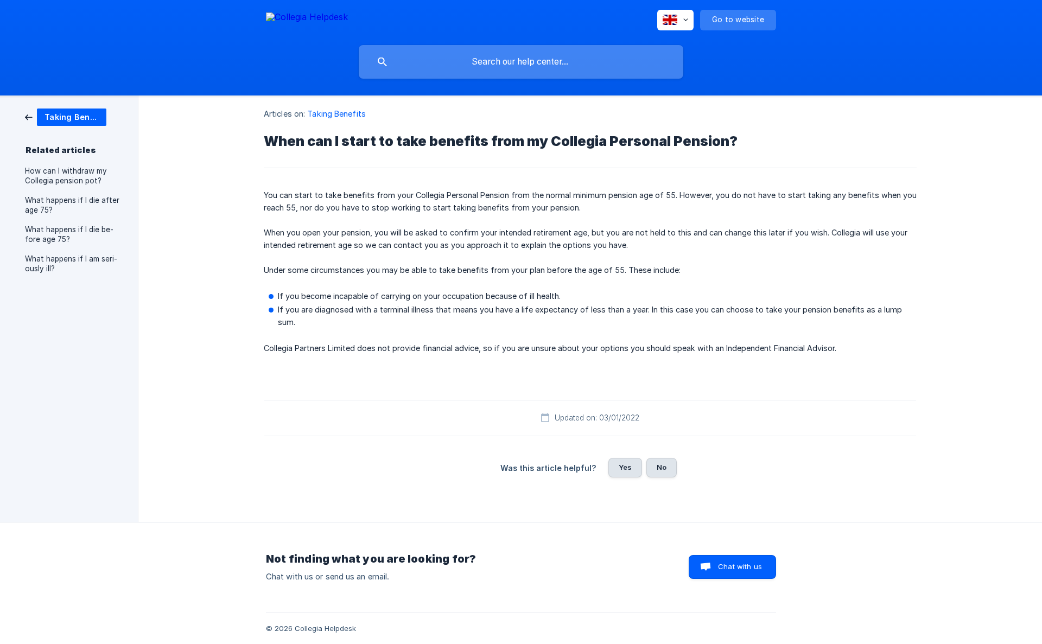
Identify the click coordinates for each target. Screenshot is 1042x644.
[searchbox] (521, 62)
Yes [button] (625, 467)
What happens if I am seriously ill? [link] (71, 263)
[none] (307, 19)
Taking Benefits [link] (336, 113)
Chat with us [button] (740, 566)
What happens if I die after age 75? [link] (72, 205)
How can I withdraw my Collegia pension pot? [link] (66, 176)
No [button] (661, 467)
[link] (65, 116)
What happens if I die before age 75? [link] (69, 234)
